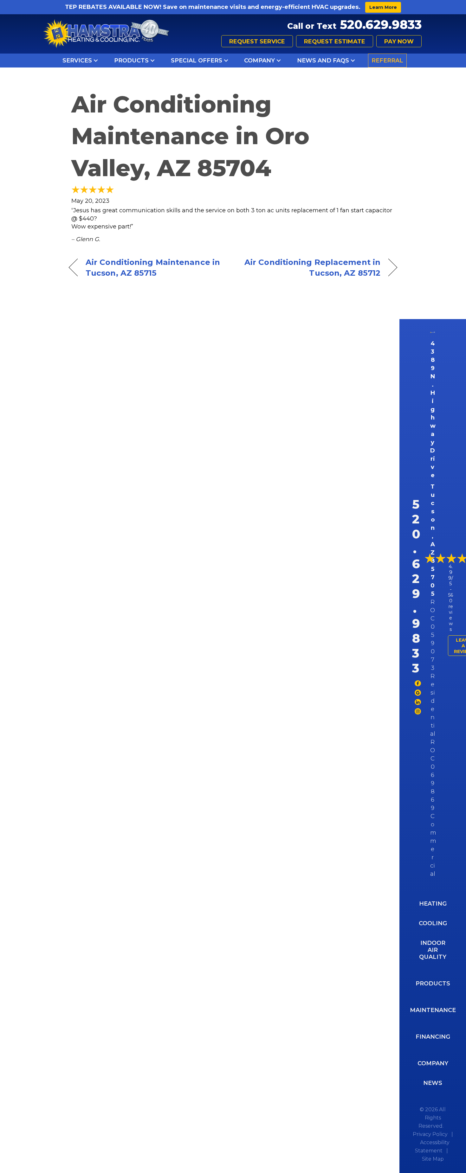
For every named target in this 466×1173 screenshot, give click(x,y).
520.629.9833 (381, 24)
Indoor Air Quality (432, 949)
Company (259, 60)
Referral (387, 60)
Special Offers (196, 60)
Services (77, 60)
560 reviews (450, 612)
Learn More (383, 7)
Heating (433, 903)
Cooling (433, 923)
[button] (96, 60)
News (432, 1083)
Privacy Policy (430, 1134)
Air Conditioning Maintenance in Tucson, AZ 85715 (153, 267)
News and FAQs (323, 60)
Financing (433, 1036)
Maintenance (433, 1010)
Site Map (433, 1159)
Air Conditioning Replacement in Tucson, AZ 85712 (311, 267)
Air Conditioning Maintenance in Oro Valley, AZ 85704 (190, 136)
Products (131, 60)
